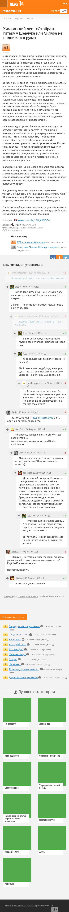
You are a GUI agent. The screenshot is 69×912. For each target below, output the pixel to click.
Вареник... (15, 639)
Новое (30, 18)
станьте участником (28, 596)
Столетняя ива (12, 788)
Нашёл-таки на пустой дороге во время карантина (15, 818)
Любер (15, 412)
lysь (17, 286)
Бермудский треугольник (24, 626)
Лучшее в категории (36, 691)
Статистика (30, 905)
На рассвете (10, 723)
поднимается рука (42, 417)
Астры (42, 852)
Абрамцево (10, 884)
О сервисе (19, 905)
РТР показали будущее (31, 242)
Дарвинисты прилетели (23, 677)
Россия (32, 227)
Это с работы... (17, 644)
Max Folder (20, 429)
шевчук (8, 227)
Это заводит (16, 649)
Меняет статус (17, 654)
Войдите (8, 596)
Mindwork (27, 473)
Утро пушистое (12, 756)
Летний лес (44, 723)
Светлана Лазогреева (49, 756)
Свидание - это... (19, 634)
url (49, 272)
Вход (65, 3)
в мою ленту (55, 11)
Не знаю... (15, 664)
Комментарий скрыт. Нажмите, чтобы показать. (39, 277)
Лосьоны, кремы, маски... (24, 669)
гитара (16, 227)
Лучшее (7, 18)
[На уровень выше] (7, 287)
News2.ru (9, 905)
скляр (23, 227)
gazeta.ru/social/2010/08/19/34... (34, 220)
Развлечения (11, 11)
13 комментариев (13, 230)
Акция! (13, 659)
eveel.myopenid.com (21, 272)
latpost (18, 225)
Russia (40, 227)
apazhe (15, 551)
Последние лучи (47, 820)
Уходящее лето (12, 852)
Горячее (19, 18)
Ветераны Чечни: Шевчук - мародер (38, 247)
